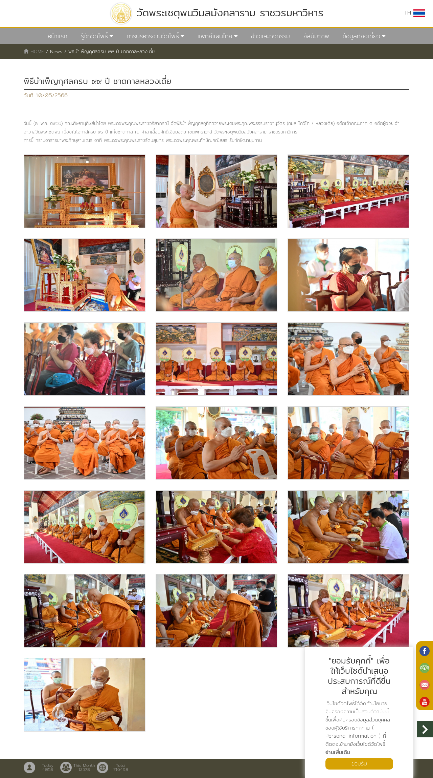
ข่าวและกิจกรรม (270, 36)
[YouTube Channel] (424, 701)
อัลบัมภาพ (316, 36)
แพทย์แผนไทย (215, 36)
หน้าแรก (57, 36)
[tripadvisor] (424, 667)
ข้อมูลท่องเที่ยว (361, 36)
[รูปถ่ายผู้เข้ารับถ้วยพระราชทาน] (84, 191)
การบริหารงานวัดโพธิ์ (153, 36)
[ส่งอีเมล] (424, 684)
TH (408, 12)
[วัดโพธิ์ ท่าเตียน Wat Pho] (424, 650)
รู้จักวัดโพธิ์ (94, 36)
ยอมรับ (359, 763)
